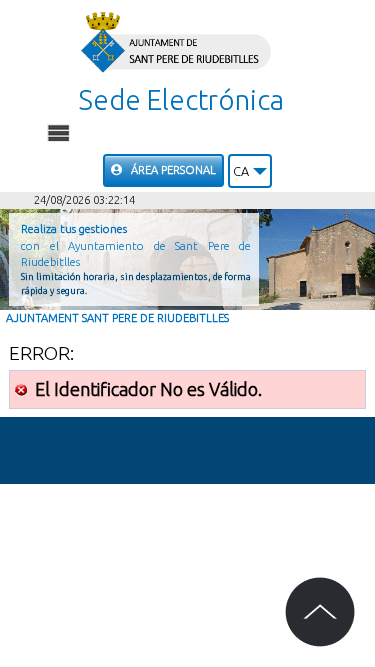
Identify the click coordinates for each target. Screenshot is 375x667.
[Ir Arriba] (320, 612)
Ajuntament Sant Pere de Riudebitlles (117, 318)
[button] (250, 171)
